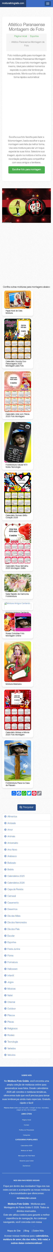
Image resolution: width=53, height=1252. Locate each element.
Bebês (10, 870)
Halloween (12, 969)
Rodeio (10, 1035)
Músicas (11, 989)
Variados (11, 1049)
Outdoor (11, 1009)
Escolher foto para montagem (26, 170)
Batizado (11, 863)
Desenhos (11, 909)
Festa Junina (13, 949)
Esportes (34, 36)
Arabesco (11, 856)
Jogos (10, 982)
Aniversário (12, 843)
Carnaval (11, 896)
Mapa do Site (14, 1231)
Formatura (12, 962)
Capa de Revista (14, 890)
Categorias (26, 1135)
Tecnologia (12, 1042)
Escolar (10, 936)
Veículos (10, 1055)
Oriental (10, 1002)
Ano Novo (11, 850)
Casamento (12, 903)
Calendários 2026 (15, 883)
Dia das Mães (13, 916)
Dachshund (26, 1166)
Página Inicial (20, 36)
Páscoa (10, 1016)
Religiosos (12, 1029)
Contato (26, 1125)
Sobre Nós (38, 1231)
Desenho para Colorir (26, 1161)
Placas (10, 1022)
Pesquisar (27, 807)
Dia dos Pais (13, 929)
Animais (10, 837)
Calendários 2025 (15, 876)
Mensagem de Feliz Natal (26, 1155)
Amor (9, 830)
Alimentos (11, 817)
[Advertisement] (26, 107)
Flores (9, 956)
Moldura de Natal (26, 1150)
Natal (9, 996)
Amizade (11, 823)
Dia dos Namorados (16, 923)
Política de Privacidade (26, 1130)
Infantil (10, 976)
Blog (26, 1231)
